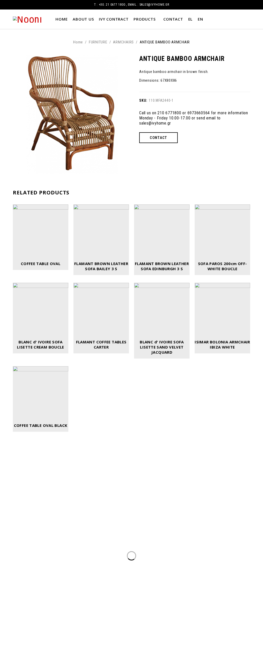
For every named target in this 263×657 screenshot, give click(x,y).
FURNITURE (98, 42)
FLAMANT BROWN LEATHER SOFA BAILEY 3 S (101, 266)
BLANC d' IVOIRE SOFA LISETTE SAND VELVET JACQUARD (162, 347)
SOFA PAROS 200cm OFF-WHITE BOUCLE (222, 266)
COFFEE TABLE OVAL (40, 263)
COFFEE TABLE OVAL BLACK (41, 425)
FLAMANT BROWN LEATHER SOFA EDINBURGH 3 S (162, 266)
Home (78, 42)
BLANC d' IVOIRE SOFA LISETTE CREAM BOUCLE (40, 344)
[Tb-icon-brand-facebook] (122, 528)
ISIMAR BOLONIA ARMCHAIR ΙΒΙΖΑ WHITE (222, 344)
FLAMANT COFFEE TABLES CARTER (101, 344)
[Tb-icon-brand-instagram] (140, 528)
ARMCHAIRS (123, 42)
